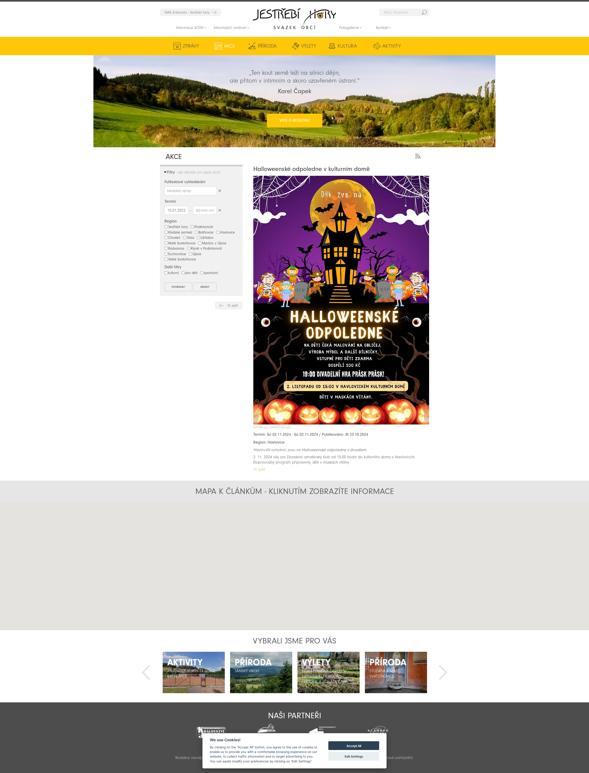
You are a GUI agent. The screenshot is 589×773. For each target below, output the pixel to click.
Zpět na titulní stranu (294, 18)
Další (443, 672)
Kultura (347, 46)
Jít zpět (232, 305)
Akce (229, 46)
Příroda (267, 46)
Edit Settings (354, 756)
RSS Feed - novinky (418, 156)
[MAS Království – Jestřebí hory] (211, 729)
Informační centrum (230, 27)
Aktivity (391, 46)
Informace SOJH (190, 27)
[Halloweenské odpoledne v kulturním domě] (341, 423)
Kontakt (382, 27)
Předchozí (145, 672)
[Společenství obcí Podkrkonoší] (266, 730)
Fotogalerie (349, 27)
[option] (193, 672)
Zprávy (191, 46)
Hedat (424, 12)
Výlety (308, 46)
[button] (247, 546)
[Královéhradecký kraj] (322, 729)
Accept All (353, 746)
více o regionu (295, 120)
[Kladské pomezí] (378, 730)
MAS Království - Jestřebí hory (187, 12)
